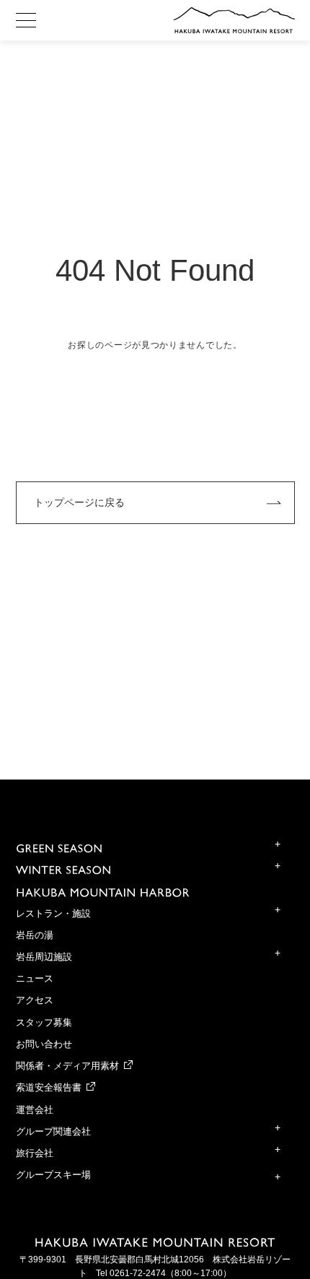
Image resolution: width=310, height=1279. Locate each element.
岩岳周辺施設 (44, 957)
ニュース (34, 979)
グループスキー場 (53, 1175)
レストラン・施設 (53, 914)
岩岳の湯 (34, 935)
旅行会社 (34, 1153)
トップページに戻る (79, 502)
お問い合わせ (44, 1044)
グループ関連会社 (53, 1132)
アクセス (34, 1000)
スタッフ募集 (44, 1023)
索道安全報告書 (48, 1088)
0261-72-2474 (138, 1273)
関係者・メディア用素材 (67, 1066)
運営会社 (34, 1110)
